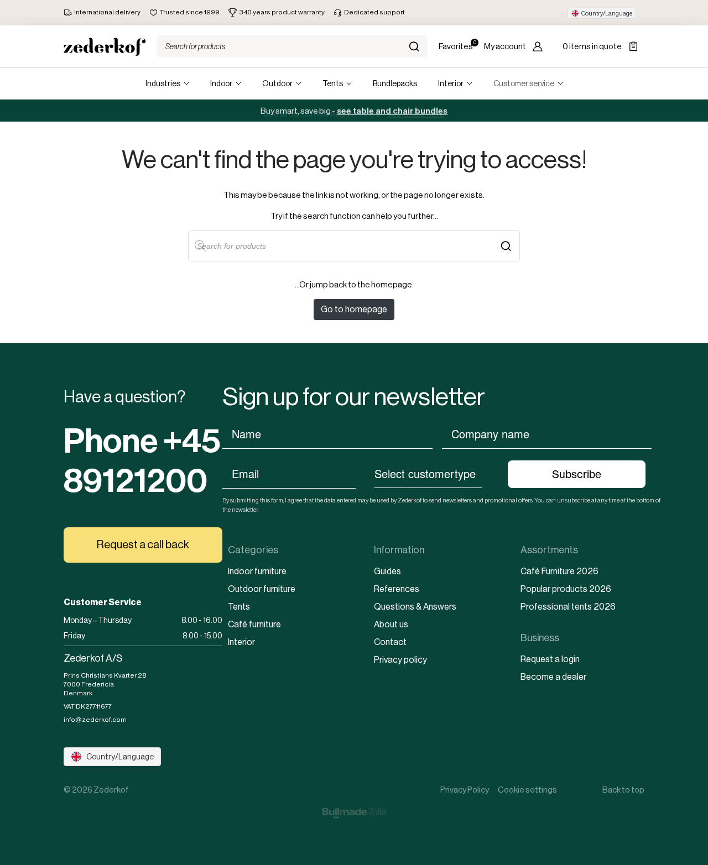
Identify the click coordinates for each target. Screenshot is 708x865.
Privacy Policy (464, 789)
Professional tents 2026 (568, 606)
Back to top (623, 789)
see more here (416, 111)
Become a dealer (553, 677)
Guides (387, 571)
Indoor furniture (257, 571)
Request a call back (143, 544)
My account (505, 46)
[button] (602, 13)
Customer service (523, 83)
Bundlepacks (395, 83)
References (396, 589)
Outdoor (277, 83)
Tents (332, 83)
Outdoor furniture (261, 589)
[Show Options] (487, 473)
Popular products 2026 (565, 589)
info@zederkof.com (95, 720)
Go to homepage (354, 309)
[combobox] (428, 473)
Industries (162, 83)
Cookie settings (527, 789)
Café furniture (254, 624)
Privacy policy (400, 659)
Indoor (221, 83)
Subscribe (576, 474)
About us (391, 624)
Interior (451, 83)
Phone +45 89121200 (142, 461)
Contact (390, 642)
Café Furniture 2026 (559, 571)
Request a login (550, 659)
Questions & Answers (415, 606)
